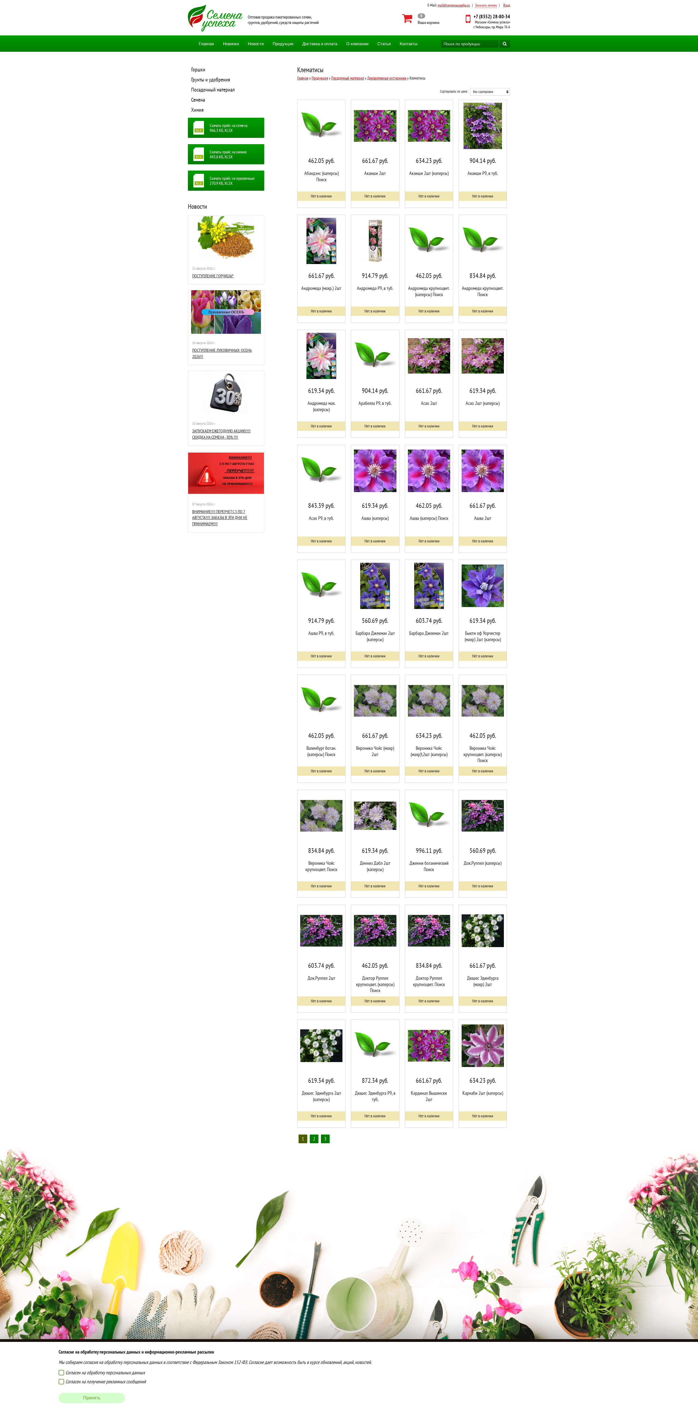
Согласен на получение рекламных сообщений (105, 1381)
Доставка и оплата (319, 43)
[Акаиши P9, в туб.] (483, 154)
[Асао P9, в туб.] (321, 499)
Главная (206, 43)
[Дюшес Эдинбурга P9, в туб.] (375, 1073)
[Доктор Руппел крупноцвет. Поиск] (429, 958)
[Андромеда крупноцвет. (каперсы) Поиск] (429, 269)
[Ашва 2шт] (483, 499)
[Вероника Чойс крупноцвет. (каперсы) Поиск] (483, 729)
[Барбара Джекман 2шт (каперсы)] (375, 614)
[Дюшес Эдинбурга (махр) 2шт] (483, 958)
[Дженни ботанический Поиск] (429, 843)
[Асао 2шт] (429, 384)
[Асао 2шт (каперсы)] (483, 384)
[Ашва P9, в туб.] (321, 614)
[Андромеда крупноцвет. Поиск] (483, 269)
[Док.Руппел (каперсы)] (483, 843)
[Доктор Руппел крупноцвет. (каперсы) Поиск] (375, 958)
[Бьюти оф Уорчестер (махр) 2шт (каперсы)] (483, 614)
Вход (506, 5)
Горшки (198, 69)
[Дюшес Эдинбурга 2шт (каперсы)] (321, 1073)
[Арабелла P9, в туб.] (375, 384)
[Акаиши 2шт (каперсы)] (429, 154)
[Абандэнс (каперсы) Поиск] (321, 154)
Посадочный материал (213, 89)
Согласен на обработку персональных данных (105, 1372)
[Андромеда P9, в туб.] (375, 269)
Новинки (231, 43)
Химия (197, 109)
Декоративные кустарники (387, 78)
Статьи (384, 43)
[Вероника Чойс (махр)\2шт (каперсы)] (429, 729)
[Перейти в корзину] (421, 18)
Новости (256, 43)
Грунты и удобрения (210, 79)
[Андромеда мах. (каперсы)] (321, 384)
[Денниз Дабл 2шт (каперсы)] (375, 843)
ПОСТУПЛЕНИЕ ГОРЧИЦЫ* (213, 275)
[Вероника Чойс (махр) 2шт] (375, 729)
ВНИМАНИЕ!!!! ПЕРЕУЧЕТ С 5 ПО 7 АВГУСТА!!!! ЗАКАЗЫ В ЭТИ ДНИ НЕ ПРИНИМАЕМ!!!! (219, 517)
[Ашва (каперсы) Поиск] (429, 499)
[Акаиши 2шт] (375, 154)
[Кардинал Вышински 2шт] (429, 1073)
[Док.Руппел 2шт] (321, 958)
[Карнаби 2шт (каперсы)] (483, 1073)
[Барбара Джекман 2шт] (429, 614)
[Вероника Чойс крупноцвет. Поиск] (321, 843)
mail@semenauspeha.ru (454, 5)
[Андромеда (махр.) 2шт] (321, 269)
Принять (91, 1398)
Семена (198, 99)
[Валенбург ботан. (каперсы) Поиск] (321, 729)
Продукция (283, 43)
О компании (357, 43)
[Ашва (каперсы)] (375, 499)
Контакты (408, 43)
